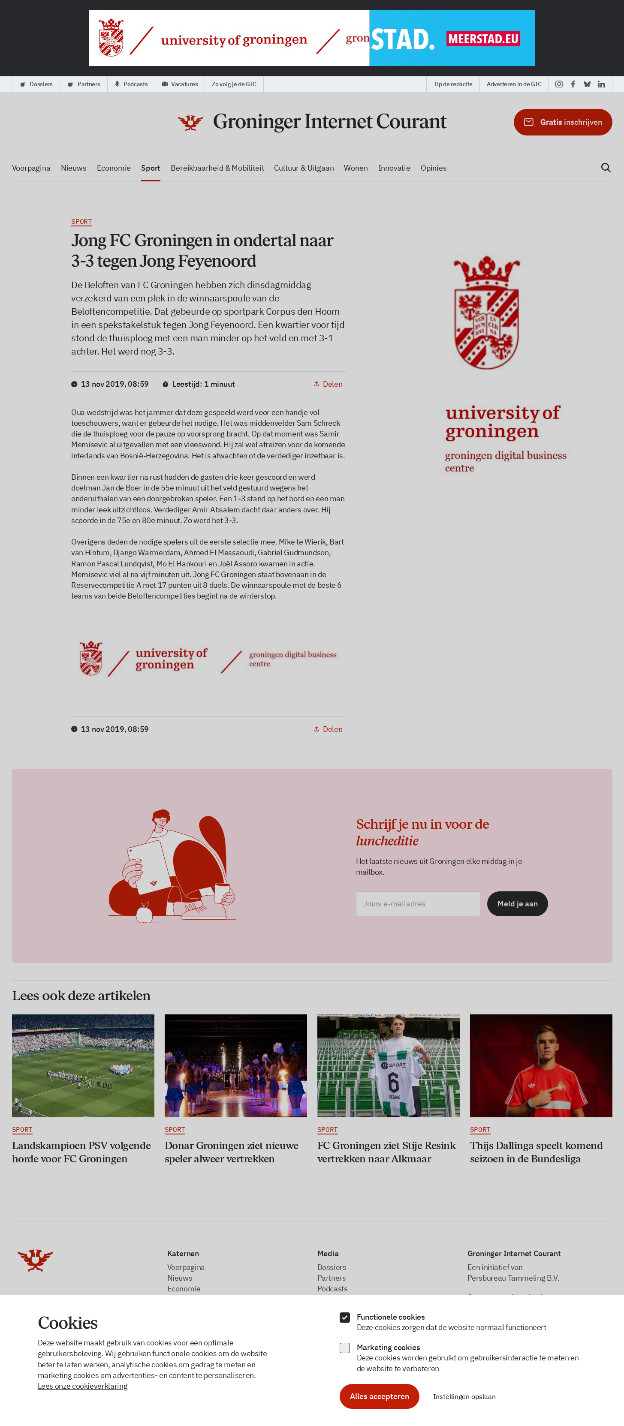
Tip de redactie (453, 84)
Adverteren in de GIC (514, 84)
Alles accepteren (379, 1396)
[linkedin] (601, 84)
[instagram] (559, 84)
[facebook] (573, 84)
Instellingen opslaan (464, 1396)
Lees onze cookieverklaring (83, 1386)
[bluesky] (587, 84)
